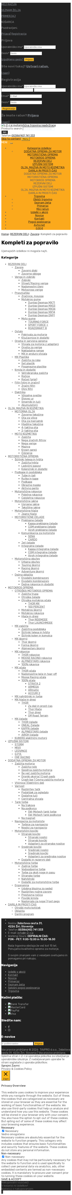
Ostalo (19, 331)
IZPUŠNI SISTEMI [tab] (42, 186)
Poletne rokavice (31, 494)
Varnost (19, 786)
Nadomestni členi (32, 286)
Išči (5, 132)
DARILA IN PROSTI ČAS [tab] (42, 193)
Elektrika (20, 392)
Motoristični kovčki (26, 831)
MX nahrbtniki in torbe (28, 696)
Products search (11, 128)
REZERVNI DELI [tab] (42, 183)
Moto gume (28, 318)
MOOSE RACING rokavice (36, 658)
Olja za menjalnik (32, 421)
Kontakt (39, 218)
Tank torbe (21, 802)
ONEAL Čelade (30, 725)
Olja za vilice (29, 417)
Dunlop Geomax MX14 (41, 312)
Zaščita (26, 437)
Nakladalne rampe (32, 350)
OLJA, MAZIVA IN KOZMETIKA (26, 408)
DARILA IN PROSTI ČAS (42, 170)
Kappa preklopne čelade (43, 523)
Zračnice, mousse (32, 296)
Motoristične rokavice (28, 491)
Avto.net (39, 225)
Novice (39, 215)
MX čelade (21, 718)
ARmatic (33, 690)
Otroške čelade (30, 597)
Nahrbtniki (27, 879)
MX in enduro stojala (34, 353)
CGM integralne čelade (42, 552)
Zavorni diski (29, 270)
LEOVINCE (21, 750)
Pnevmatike (22, 293)
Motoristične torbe (26, 863)
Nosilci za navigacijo (34, 827)
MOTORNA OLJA (25, 411)
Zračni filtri (28, 385)
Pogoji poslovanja (39, 221)
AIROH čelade (29, 734)
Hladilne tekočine (32, 424)
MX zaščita (21, 626)
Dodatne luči (29, 795)
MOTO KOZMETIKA (26, 433)
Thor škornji (28, 642)
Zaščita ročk (29, 766)
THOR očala (28, 670)
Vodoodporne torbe (33, 869)
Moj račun (43, 209)
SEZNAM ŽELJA (11, 10)
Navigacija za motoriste (30, 821)
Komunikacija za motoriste (38, 533)
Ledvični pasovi (31, 465)
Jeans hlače (29, 514)
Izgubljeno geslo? (12, 59)
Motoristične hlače (26, 510)
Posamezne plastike (33, 366)
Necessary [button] (7, 1127)
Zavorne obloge (31, 273)
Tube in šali (28, 475)
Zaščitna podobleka (33, 629)
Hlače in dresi (29, 616)
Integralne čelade (32, 546)
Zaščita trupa (29, 594)
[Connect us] (9, 1026)
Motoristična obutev (27, 558)
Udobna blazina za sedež (37, 888)
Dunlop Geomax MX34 (41, 309)
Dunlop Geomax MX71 (41, 302)
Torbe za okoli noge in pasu (38, 872)
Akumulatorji (29, 405)
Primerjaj (42, 205)
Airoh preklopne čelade (42, 530)
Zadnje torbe (29, 866)
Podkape (26, 481)
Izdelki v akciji (39, 212)
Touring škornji (30, 565)
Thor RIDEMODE (38, 619)
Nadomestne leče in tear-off (39, 674)
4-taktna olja (29, 427)
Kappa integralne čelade (43, 549)
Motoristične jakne (26, 501)
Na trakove (28, 805)
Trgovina (39, 196)
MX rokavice (22, 651)
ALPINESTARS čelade (34, 731)
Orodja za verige (31, 347)
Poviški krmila (29, 898)
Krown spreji (29, 449)
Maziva (25, 446)
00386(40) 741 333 (23, 135)
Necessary (11, 1131)
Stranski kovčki (30, 834)
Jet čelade (28, 542)
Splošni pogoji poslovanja (24, 987)
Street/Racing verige (34, 283)
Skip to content (11, 138)
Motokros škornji (31, 610)
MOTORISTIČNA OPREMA (42, 154)
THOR (24, 702)
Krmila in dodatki (25, 369)
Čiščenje (26, 453)
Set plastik (28, 363)
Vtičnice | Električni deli (29, 782)
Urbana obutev (30, 562)
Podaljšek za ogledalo (35, 792)
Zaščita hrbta (29, 462)
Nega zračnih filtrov (33, 440)
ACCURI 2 (34, 693)
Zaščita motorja (25, 763)
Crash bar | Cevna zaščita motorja (42, 779)
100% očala (28, 680)
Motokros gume (31, 299)
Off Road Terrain (38, 715)
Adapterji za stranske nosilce (46, 843)
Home (5, 234)
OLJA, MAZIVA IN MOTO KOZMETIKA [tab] (43, 189)
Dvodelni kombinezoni (35, 581)
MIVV (18, 747)
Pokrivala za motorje (34, 334)
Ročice (25, 376)
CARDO (32, 539)
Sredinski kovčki (31, 847)
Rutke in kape (29, 478)
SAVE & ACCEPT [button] (11, 1179)
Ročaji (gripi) (29, 379)
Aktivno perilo (30, 488)
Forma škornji (29, 645)
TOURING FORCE (38, 321)
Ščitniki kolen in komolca (36, 635)
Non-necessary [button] (11, 1153)
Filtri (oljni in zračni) (27, 382)
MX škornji (21, 638)
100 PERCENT (36, 606)
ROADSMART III (37, 328)
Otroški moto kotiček (28, 907)
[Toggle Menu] (11, 143)
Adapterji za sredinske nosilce (47, 856)
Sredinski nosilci (38, 850)
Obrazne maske (31, 485)
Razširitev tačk (30, 789)
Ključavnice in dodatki (35, 337)
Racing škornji (30, 568)
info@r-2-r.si (25, 932)
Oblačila (20, 911)
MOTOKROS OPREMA (42, 157)
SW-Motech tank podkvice (44, 814)
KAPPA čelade (30, 728)
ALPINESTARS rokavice (35, 661)
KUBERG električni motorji (31, 738)
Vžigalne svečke (31, 395)
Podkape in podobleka (28, 472)
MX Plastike (22, 357)
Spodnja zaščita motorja (36, 770)
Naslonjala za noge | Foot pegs (40, 901)
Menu (25, 139)
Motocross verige (32, 289)
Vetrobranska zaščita (34, 373)
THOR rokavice (30, 654)
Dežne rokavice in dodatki (37, 584)
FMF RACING (22, 757)
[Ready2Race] (28, 125)
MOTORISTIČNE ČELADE (29, 517)
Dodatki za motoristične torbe (40, 882)
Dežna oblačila (24, 574)
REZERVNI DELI (42, 161)
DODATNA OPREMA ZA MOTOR (43, 151)
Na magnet (28, 818)
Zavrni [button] (16, 1065)
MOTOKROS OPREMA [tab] (42, 180)
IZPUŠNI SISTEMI (42, 164)
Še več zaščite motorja (35, 773)
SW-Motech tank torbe (42, 811)
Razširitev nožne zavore (36, 891)
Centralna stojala (32, 798)
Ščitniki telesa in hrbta (29, 459)
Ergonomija (22, 885)
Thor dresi (34, 712)
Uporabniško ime (12, 47)
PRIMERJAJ (8, 16)
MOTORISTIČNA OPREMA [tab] (42, 177)
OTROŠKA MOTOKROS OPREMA (34, 590)
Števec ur (27, 398)
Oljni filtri (27, 389)
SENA (31, 536)
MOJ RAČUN (9, 4)
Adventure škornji (32, 571)
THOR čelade (29, 722)
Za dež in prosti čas (40, 706)
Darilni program (24, 914)
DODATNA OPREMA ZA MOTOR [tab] (43, 173)
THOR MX (34, 603)
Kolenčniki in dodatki (34, 469)
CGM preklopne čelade (42, 526)
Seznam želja (42, 202)
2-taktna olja (29, 430)
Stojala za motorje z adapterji (40, 344)
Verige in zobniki (25, 277)
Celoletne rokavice (33, 498)
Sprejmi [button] (6, 1065)
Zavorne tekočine (32, 414)
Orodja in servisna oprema (31, 341)
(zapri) (5, 73)
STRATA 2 (34, 683)
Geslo (5, 53)
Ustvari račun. (37, 66)
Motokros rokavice (32, 613)
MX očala (20, 667)
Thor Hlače (35, 709)
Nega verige (29, 443)
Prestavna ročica (32, 895)
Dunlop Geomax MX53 (41, 305)
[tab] (43, 151)
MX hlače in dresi (25, 699)
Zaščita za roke (31, 360)
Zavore (34, 234)
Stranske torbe (30, 875)
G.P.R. (18, 754)
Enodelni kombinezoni (35, 578)
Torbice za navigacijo (34, 824)
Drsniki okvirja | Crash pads (38, 776)
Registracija (18, 33)
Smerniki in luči (31, 401)
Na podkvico (29, 808)
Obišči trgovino (42, 199)
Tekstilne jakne (30, 507)
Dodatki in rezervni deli (35, 859)
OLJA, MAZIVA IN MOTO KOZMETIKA (43, 167)
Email (5, 96)
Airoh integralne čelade (43, 555)
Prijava (5, 33)
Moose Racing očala (33, 677)
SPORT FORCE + (38, 325)
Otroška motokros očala (36, 600)
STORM (19, 744)
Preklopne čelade (32, 520)
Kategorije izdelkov (39, 148)
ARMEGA (33, 686)
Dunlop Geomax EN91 (41, 315)
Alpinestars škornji (33, 648)
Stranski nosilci (37, 837)
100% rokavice (30, 664)
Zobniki (25, 280)
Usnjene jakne (30, 504)
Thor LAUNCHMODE (40, 622)
